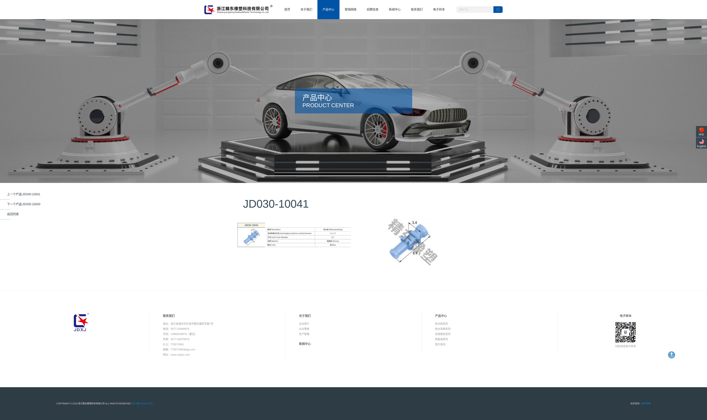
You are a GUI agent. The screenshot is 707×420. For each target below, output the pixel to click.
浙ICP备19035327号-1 (142, 403)
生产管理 (304, 333)
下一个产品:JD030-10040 (23, 204)
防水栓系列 (441, 323)
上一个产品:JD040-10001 (23, 194)
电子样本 (439, 9)
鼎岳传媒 (646, 403)
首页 (287, 9)
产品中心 (328, 9)
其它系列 (440, 344)
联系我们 (417, 9)
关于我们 (306, 9)
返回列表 (13, 214)
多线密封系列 (443, 333)
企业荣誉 (304, 328)
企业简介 (304, 323)
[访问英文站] (701, 142)
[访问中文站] (701, 131)
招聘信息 (373, 9)
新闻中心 (395, 9)
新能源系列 (441, 339)
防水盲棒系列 (443, 328)
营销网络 (350, 9)
